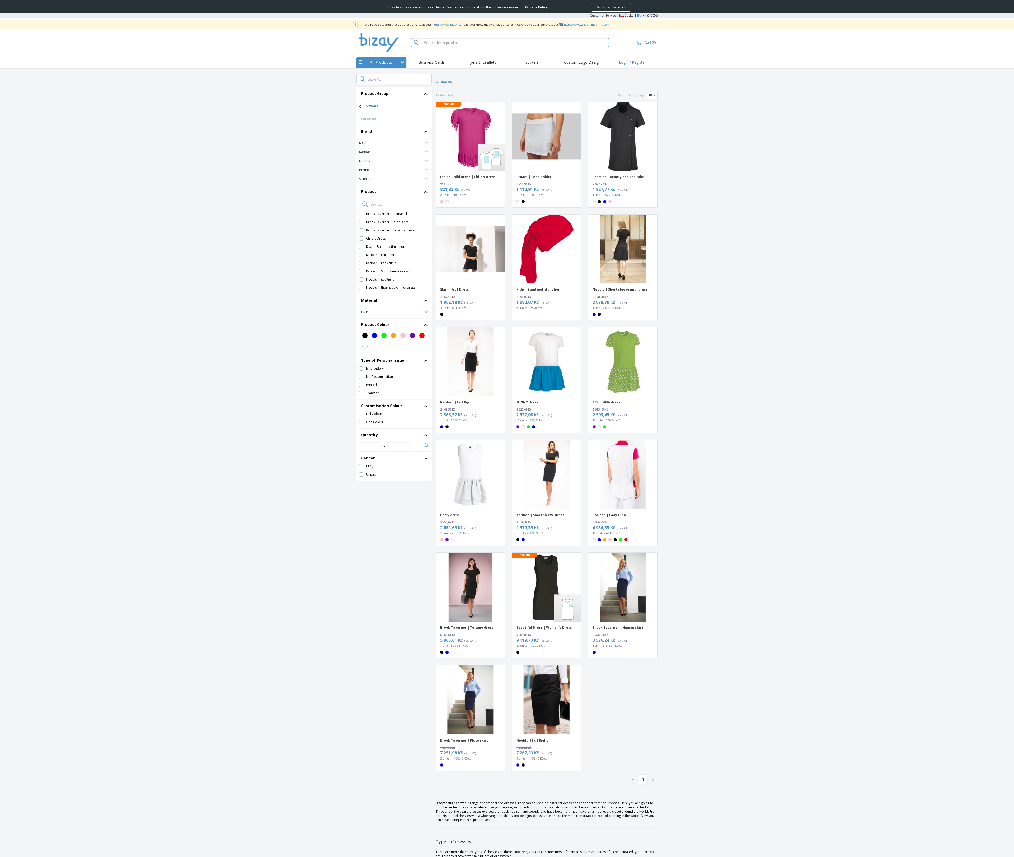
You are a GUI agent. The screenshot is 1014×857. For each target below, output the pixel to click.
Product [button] (368, 191)
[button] (394, 142)
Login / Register (632, 62)
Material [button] (369, 300)
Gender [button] (368, 457)
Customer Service (603, 15)
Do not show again (611, 7)
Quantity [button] (369, 434)
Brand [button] (366, 131)
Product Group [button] (374, 93)
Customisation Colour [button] (381, 405)
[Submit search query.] (362, 79)
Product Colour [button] (375, 324)
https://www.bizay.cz (447, 24)
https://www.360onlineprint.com (587, 24)
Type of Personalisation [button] (384, 360)
